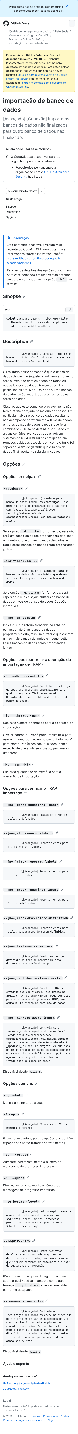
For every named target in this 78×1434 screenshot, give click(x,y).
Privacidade (50, 1416)
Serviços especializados (29, 1420)
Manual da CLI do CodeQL (25, 39)
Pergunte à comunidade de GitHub (28, 1383)
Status (65, 1416)
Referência (61, 31)
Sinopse (12, 296)
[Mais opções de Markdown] (41, 191)
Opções (11, 464)
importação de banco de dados (28, 43)
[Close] (67, 6)
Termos (35, 1416)
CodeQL (43, 35)
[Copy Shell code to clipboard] (69, 309)
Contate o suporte (18, 1388)
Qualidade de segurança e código (30, 31)
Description (15, 341)
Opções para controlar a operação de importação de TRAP (37, 662)
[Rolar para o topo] (69, 1425)
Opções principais (19, 476)
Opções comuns (18, 1083)
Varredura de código (21, 35)
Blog (50, 1420)
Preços (7, 1420)
